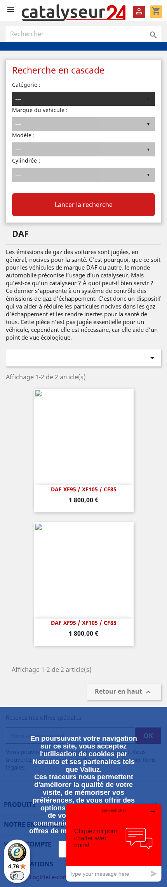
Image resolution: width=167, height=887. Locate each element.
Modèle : (23, 135)
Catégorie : (26, 84)
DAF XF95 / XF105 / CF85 (84, 489)
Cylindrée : (26, 160)
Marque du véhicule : (40, 110)
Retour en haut (124, 692)
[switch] (17, 875)
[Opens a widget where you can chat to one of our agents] (113, 842)
